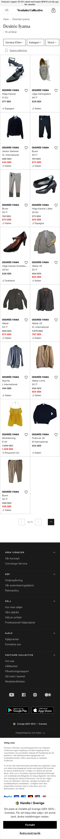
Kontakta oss (13, 644)
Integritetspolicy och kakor (28, 732)
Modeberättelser (15, 681)
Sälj (8, 601)
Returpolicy (12, 590)
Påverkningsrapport (17, 671)
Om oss (9, 661)
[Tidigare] (22, 522)
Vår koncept (12, 558)
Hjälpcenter (12, 639)
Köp (7, 574)
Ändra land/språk (30, 833)
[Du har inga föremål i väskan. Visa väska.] (53, 10)
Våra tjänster (14, 552)
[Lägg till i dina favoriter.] (26, 90)
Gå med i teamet (15, 676)
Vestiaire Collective (19, 655)
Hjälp (9, 633)
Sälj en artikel (13, 617)
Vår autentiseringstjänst (19, 585)
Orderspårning (14, 580)
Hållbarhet (11, 666)
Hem (6, 19)
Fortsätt (30, 825)
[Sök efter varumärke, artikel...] (6, 10)
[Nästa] (38, 522)
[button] (53, 10)
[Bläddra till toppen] (51, 522)
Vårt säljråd (12, 612)
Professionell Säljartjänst (20, 622)
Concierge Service (16, 563)
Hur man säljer (14, 607)
